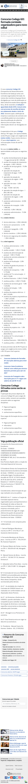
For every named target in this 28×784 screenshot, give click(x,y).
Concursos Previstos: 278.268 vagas (11, 675)
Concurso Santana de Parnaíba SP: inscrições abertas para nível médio (15, 360)
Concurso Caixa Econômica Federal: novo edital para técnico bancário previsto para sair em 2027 (15, 369)
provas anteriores (15, 669)
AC (5, 10)
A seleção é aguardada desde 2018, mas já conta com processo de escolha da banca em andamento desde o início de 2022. (13, 109)
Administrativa (18, 651)
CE (19, 10)
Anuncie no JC (9, 769)
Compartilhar (14, 61)
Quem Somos (9, 765)
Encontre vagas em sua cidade (9, 701)
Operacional (6, 653)
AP (10, 10)
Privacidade (19, 769)
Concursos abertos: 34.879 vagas (10, 672)
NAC (2, 10)
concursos (3, 667)
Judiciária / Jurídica (16, 653)
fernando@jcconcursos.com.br (11, 64)
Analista (9, 649)
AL (7, 10)
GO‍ (15, 660)
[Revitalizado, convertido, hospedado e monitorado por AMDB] (26, 781)
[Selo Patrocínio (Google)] (21, 6)
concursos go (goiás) (13, 667)
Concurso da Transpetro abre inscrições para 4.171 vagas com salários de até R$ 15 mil (15, 378)
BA (16, 10)
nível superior (11, 140)
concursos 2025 (5, 669)
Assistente (16, 649)
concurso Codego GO (13, 89)
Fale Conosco (18, 765)
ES (24, 10)
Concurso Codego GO (13, 40)
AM (13, 10)
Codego (20, 131)
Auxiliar (22, 649)
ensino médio (5, 138)
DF (21, 10)
